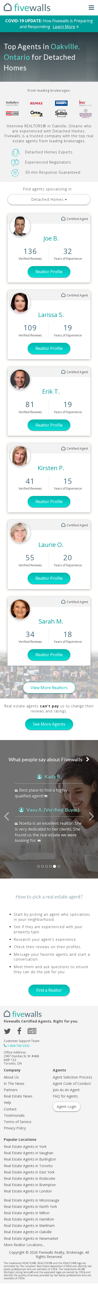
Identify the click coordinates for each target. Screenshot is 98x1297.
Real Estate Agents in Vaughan (28, 1152)
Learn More (64, 26)
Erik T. (51, 391)
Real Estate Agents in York (25, 1146)
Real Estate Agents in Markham (29, 1225)
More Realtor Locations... (24, 1244)
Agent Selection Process (72, 1077)
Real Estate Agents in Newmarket (31, 1238)
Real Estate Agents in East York (29, 1172)
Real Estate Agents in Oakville (28, 1231)
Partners (11, 1089)
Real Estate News (18, 1096)
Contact (10, 1109)
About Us (11, 1077)
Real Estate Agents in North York (30, 1206)
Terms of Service (17, 1121)
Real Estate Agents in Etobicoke (29, 1178)
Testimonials (14, 1115)
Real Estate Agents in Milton (27, 1212)
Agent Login (66, 1106)
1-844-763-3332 (18, 1046)
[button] (7, 819)
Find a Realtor (49, 990)
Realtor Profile (49, 271)
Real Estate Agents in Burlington (30, 1159)
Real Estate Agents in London (28, 1191)
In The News (14, 1083)
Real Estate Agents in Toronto (28, 1165)
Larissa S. (51, 314)
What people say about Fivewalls (46, 759)
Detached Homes (48, 199)
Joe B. (51, 238)
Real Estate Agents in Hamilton (29, 1219)
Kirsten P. (51, 468)
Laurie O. (51, 544)
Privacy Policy (15, 1128)
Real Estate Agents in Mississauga (31, 1200)
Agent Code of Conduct (72, 1083)
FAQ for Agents (65, 1096)
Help (7, 1102)
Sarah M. (51, 621)
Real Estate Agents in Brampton (30, 1184)
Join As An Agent (66, 1089)
